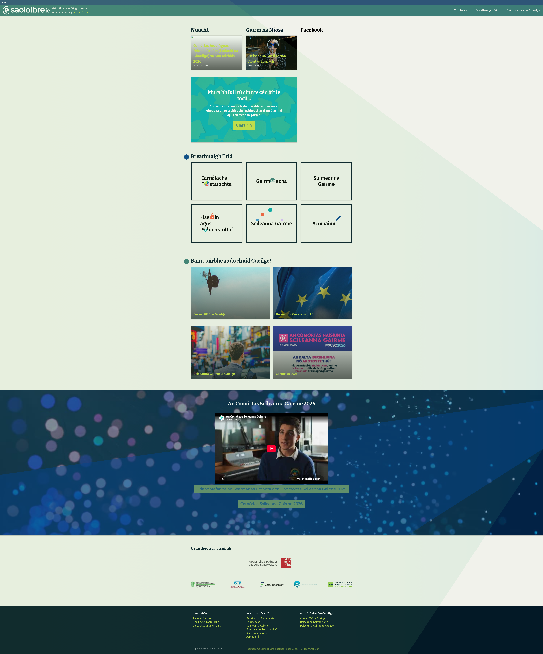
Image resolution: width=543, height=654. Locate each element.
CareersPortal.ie (82, 12)
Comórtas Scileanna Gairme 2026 (271, 503)
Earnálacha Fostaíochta (260, 618)
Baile (4, 2)
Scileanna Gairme (256, 633)
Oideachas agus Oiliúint (207, 625)
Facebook (312, 30)
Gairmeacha (253, 622)
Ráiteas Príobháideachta (289, 649)
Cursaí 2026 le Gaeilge (209, 314)
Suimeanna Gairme (257, 625)
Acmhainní (252, 636)
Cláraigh (244, 125)
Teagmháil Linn (311, 649)
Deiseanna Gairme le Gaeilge (214, 374)
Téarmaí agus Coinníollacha (260, 649)
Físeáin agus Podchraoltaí (261, 629)
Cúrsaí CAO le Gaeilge (312, 618)
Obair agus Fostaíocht (206, 622)
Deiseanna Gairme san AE (294, 314)
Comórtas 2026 (287, 374)
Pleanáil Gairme (202, 618)
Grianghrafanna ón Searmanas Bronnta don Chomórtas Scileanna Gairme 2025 (271, 489)
